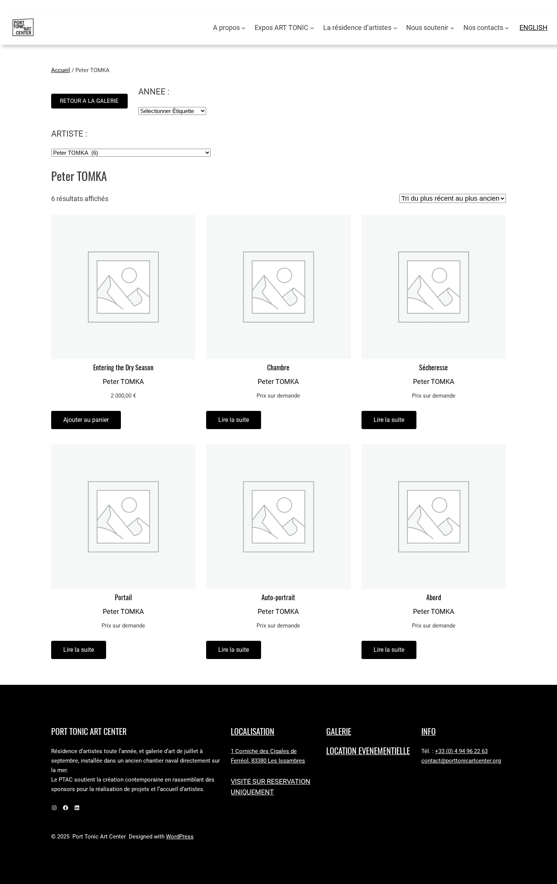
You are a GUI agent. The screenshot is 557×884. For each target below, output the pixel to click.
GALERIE (338, 731)
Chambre (278, 368)
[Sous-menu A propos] (243, 28)
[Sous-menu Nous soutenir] (452, 28)
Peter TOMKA (123, 381)
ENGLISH (533, 27)
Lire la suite (233, 419)
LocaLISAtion (252, 731)
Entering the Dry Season (123, 368)
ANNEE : (153, 91)
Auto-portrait (278, 598)
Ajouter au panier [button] (86, 419)
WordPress (180, 836)
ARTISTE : (69, 133)
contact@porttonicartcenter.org (461, 760)
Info (428, 731)
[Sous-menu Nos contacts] (507, 28)
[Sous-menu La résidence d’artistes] (395, 28)
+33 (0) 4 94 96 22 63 (461, 751)
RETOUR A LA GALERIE (89, 101)
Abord (433, 598)
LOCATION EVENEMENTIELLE (368, 751)
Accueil (60, 70)
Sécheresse (433, 368)
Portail (123, 598)
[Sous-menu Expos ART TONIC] (312, 28)
